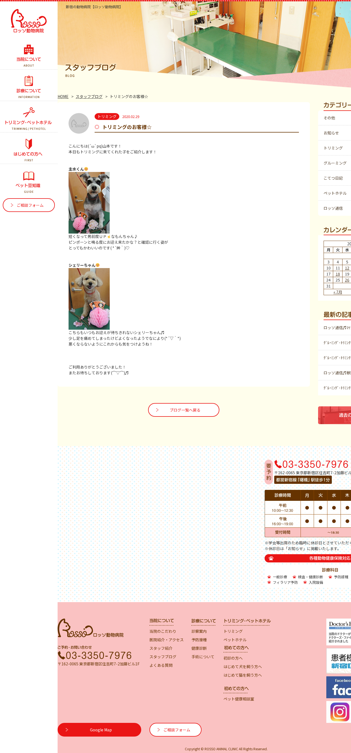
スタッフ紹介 (160, 648)
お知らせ (331, 133)
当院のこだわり (162, 631)
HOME (63, 96)
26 (347, 280)
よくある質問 (160, 665)
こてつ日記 (333, 178)
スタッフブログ (89, 96)
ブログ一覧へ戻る (185, 410)
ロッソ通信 (333, 208)
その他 (329, 117)
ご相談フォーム (30, 205)
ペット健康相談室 (238, 699)
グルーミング (335, 163)
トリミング (333, 148)
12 (347, 268)
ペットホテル (335, 193)
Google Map (101, 729)
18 (338, 274)
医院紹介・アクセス (166, 639)
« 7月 (337, 292)
